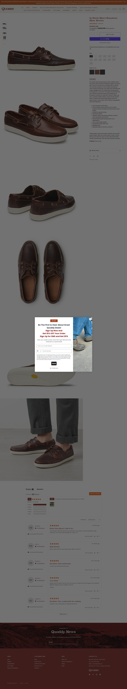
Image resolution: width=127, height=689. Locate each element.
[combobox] (39, 351)
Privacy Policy (54, 359)
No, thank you (54, 368)
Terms (59, 359)
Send (54, 363)
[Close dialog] (90, 319)
